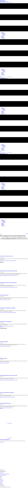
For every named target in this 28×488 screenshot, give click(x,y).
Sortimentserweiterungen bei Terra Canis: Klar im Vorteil (8, 375)
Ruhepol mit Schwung (3, 358)
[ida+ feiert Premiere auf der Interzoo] (5, 401)
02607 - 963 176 (2, 472)
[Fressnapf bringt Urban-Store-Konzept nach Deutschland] (5, 269)
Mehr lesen (8, 260)
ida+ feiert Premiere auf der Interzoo (5, 403)
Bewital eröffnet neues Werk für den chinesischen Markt (8, 282)
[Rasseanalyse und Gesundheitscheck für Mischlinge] (5, 306)
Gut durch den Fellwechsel (4, 341)
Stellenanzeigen (2, 480)
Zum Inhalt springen (2, 0)
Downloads (1, 479)
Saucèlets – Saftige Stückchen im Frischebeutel (7, 392)
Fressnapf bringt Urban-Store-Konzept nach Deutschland (8, 270)
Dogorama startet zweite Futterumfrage (6, 321)
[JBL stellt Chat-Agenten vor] (5, 293)
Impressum (1, 481)
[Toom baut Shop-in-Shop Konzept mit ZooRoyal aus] (13, 254)
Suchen (1, 76)
